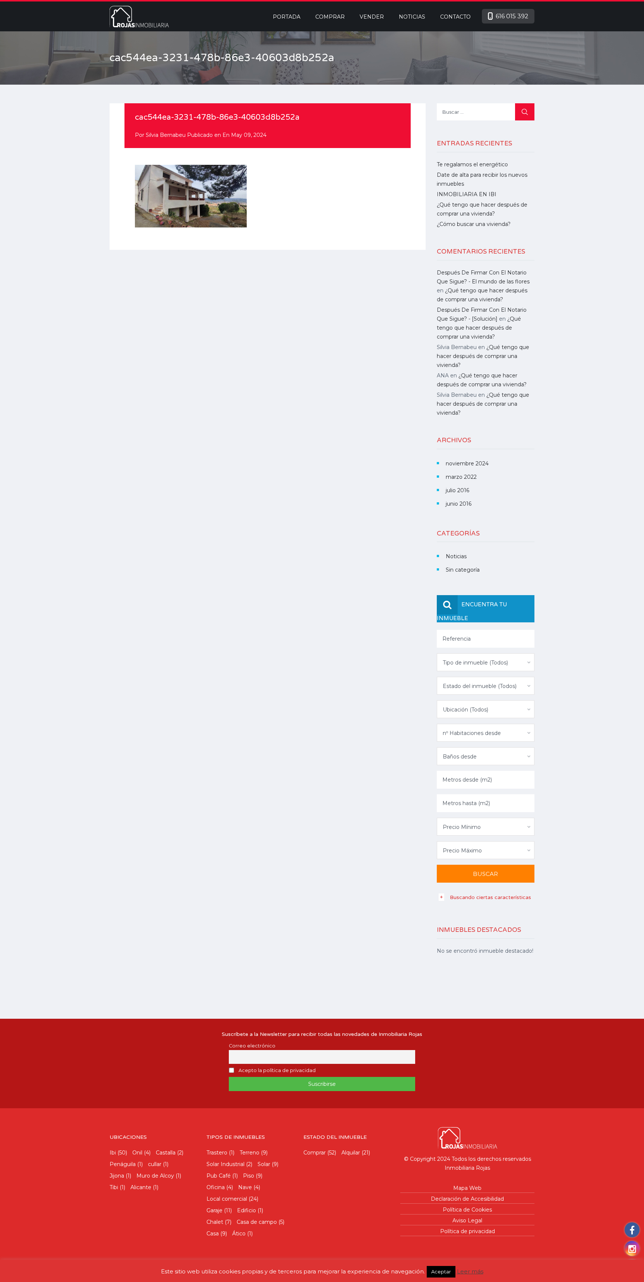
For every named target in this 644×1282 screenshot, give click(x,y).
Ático (239, 1233)
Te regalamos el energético (472, 164)
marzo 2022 (461, 477)
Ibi (113, 1152)
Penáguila (123, 1164)
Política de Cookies (467, 1209)
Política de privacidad (467, 1231)
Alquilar (350, 1152)
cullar (154, 1164)
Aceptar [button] (441, 1272)
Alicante (140, 1187)
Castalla (166, 1152)
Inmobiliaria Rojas (467, 1168)
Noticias (412, 16)
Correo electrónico (252, 1046)
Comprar (330, 16)
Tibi (114, 1187)
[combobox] (486, 662)
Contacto (455, 16)
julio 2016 (457, 490)
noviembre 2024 (467, 463)
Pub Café (218, 1175)
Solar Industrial (225, 1164)
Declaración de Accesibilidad (467, 1198)
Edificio (246, 1210)
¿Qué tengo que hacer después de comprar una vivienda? (479, 327)
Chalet (214, 1222)
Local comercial (226, 1198)
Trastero (216, 1152)
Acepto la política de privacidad (277, 1070)
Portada (286, 16)
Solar (264, 1164)
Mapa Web (467, 1188)
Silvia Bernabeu (166, 135)
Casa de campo (257, 1222)
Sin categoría (463, 569)
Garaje (214, 1210)
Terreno (249, 1152)
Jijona (117, 1175)
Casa (212, 1233)
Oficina (215, 1187)
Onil (137, 1152)
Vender (372, 16)
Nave (245, 1187)
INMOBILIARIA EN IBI (466, 194)
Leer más (470, 1271)
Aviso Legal (467, 1220)
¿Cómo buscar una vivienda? (474, 224)
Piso (248, 1175)
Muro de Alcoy (155, 1175)
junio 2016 (458, 503)
